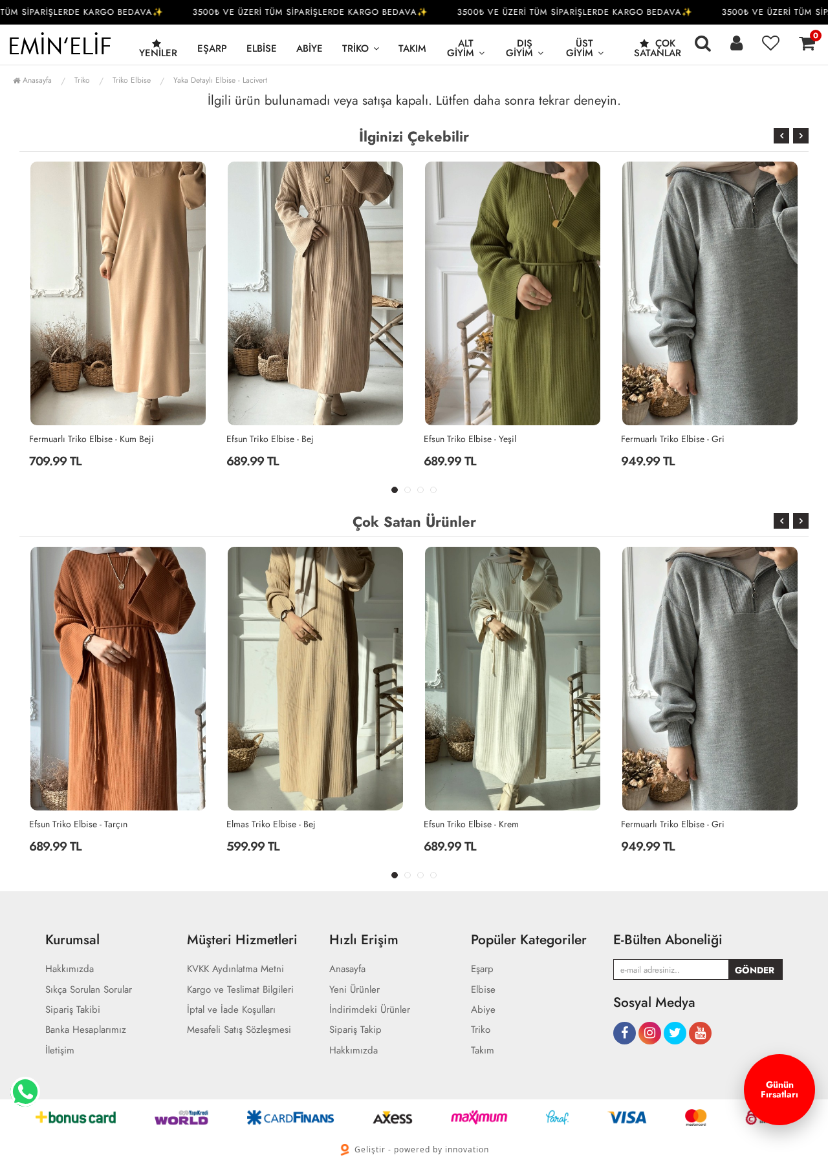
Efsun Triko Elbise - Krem (471, 824)
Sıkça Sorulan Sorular (88, 990)
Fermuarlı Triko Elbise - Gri (672, 438)
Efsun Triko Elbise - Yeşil (470, 438)
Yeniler (158, 53)
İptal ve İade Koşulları (231, 1010)
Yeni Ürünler (354, 990)
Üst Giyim (580, 48)
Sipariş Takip (355, 1030)
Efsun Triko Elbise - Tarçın (78, 824)
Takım (412, 48)
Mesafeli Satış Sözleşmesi (239, 1030)
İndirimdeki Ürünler (369, 1010)
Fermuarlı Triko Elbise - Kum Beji (91, 438)
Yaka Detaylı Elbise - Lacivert (220, 80)
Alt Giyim (460, 48)
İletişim (59, 1050)
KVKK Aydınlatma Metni (235, 969)
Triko (355, 48)
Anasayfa (36, 80)
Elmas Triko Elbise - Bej (271, 824)
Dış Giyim (519, 48)
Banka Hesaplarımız (85, 1030)
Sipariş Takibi (72, 1010)
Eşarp (212, 48)
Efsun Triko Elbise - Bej (270, 438)
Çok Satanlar (657, 48)
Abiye (309, 48)
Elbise (261, 48)
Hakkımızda (69, 969)
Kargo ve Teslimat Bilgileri (240, 990)
